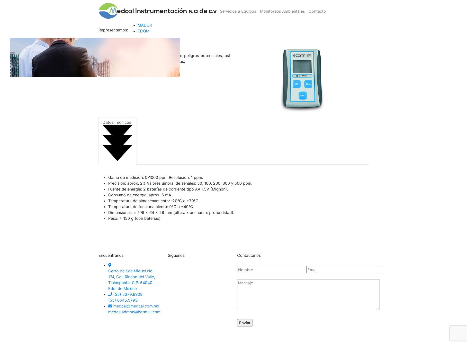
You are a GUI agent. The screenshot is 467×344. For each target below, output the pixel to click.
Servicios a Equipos (238, 11)
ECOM (143, 31)
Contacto (317, 11)
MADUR (145, 25)
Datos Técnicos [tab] (117, 122)
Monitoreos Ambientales (282, 11)
